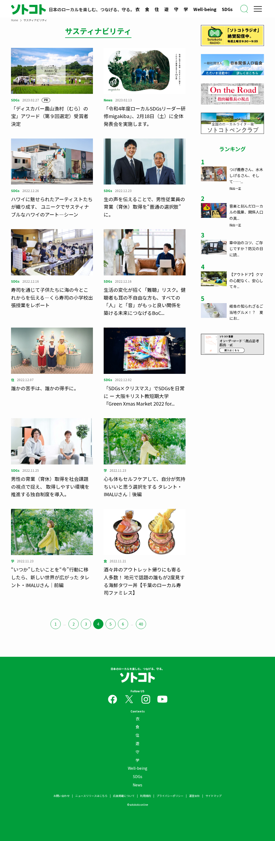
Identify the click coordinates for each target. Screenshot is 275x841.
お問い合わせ (61, 796)
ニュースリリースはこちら (91, 796)
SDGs (227, 9)
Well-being (204, 9)
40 (141, 624)
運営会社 (194, 796)
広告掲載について (124, 796)
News (137, 784)
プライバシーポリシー (170, 796)
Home (14, 20)
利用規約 (145, 796)
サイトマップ (213, 796)
